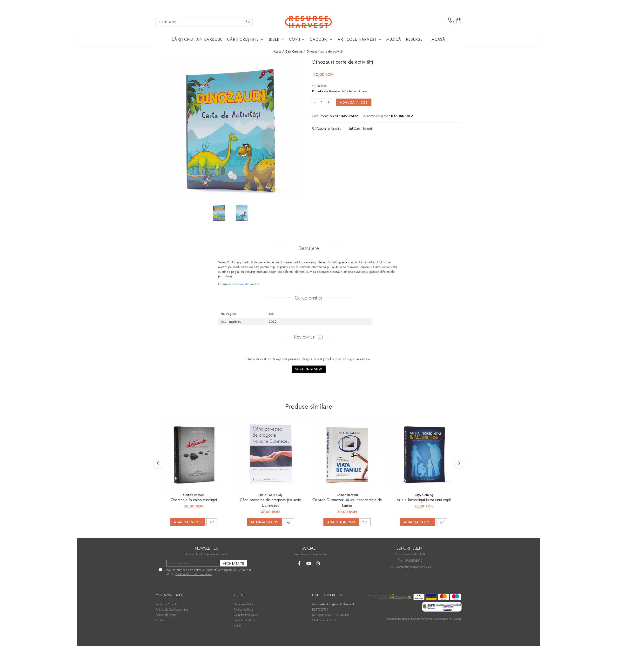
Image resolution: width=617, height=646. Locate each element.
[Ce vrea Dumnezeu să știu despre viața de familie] (347, 454)
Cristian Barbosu (194, 495)
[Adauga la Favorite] (211, 522)
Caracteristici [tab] (308, 297)
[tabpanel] (230, 130)
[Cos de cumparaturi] (459, 21)
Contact (160, 620)
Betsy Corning (424, 495)
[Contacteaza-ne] (451, 21)
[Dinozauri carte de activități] (230, 130)
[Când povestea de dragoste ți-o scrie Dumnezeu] (270, 454)
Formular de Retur (244, 620)
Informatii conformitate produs (238, 284)
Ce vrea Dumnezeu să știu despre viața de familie (347, 502)
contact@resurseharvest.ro (413, 567)
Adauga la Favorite (328, 128)
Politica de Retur (243, 609)
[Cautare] (248, 22)
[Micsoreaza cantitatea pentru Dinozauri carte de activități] (314, 102)
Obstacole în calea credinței (194, 500)
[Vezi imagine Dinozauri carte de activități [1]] (241, 213)
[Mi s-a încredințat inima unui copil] (424, 454)
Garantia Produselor (246, 615)
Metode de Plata (243, 604)
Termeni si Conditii (166, 604)
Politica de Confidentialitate (193, 574)
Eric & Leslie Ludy (270, 495)
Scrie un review (308, 369)
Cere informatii (363, 128)
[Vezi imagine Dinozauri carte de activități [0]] (218, 213)
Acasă (438, 39)
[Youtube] (308, 563)
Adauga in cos (354, 102)
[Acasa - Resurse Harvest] (308, 21)
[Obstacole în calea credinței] (194, 454)
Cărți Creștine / (296, 52)
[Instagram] (318, 563)
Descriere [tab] (308, 248)
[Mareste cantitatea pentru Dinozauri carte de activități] (328, 102)
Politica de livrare (165, 615)
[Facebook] (299, 563)
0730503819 (413, 560)
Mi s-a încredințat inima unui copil (424, 500)
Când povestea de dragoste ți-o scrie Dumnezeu (270, 502)
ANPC (237, 626)
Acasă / (279, 52)
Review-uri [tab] (308, 336)
